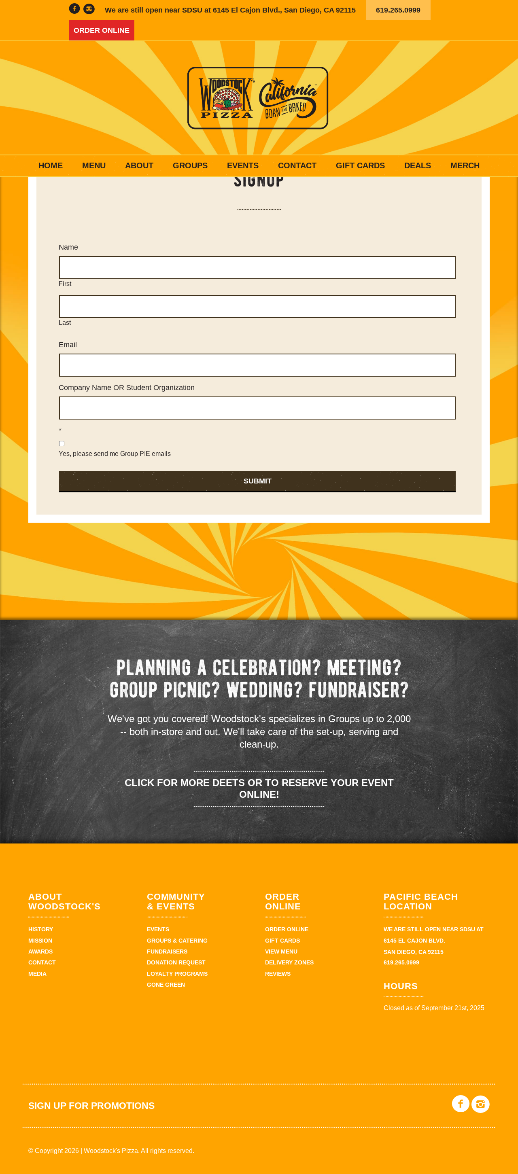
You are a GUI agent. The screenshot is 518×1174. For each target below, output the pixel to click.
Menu (94, 165)
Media (37, 974)
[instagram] (89, 10)
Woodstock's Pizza (259, 97)
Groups (190, 165)
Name (68, 247)
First (65, 283)
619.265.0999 (398, 10)
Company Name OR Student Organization (127, 388)
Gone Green (166, 984)
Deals (417, 165)
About (139, 165)
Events (243, 165)
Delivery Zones (289, 962)
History (40, 929)
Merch (465, 165)
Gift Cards (360, 165)
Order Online (102, 30)
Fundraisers (167, 951)
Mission (40, 940)
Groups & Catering (177, 940)
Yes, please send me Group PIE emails (115, 453)
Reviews (278, 974)
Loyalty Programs (177, 974)
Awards (40, 951)
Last (65, 322)
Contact (297, 165)
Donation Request (176, 962)
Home (50, 165)
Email (68, 345)
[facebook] (74, 10)
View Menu (281, 951)
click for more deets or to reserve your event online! (259, 788)
